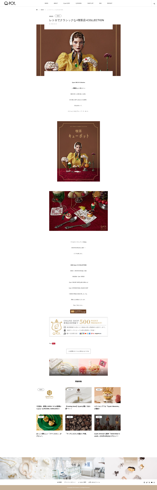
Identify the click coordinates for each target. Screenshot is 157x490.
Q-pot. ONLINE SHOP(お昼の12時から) (78, 282)
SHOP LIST (90, 3)
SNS (100, 3)
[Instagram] (144, 482)
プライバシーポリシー (70, 482)
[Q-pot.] (10, 3)
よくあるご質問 (82, 482)
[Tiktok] (147, 482)
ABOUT (56, 3)
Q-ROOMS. (79, 3)
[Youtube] (152, 482)
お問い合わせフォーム (94, 482)
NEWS (46, 3)
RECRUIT (109, 3)
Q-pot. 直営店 (81, 276)
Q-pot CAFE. (66, 3)
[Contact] (154, 482)
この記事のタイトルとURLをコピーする (78, 351)
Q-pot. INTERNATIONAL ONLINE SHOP (78, 288)
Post (50, 343)
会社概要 (59, 482)
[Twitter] (149, 482)
